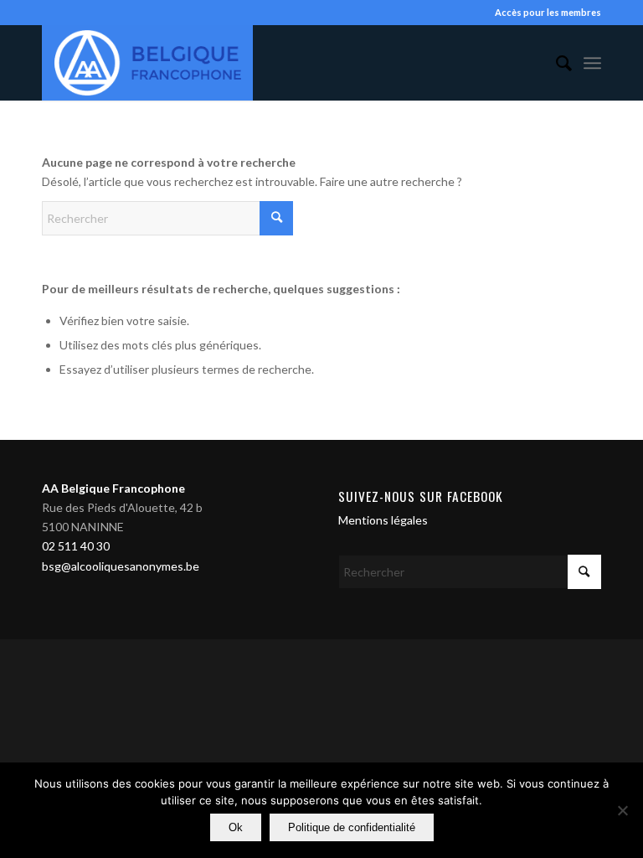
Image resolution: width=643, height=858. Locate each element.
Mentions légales (383, 520)
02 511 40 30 (76, 546)
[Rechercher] (555, 63)
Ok (236, 827)
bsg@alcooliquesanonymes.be (120, 566)
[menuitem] (555, 63)
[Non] (622, 810)
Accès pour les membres (548, 12)
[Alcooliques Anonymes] (147, 63)
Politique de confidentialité (351, 827)
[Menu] (592, 62)
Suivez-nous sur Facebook (420, 496)
